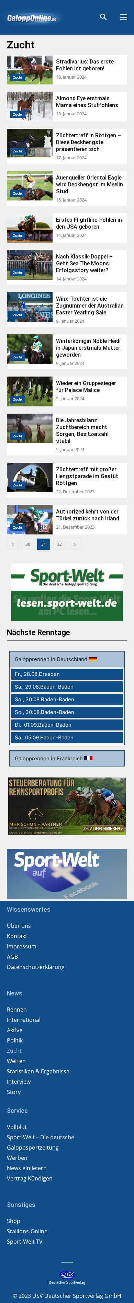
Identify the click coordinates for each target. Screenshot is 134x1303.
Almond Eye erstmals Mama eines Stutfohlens (87, 101)
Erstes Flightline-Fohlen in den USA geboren (89, 223)
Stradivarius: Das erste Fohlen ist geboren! (85, 65)
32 (59, 544)
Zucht (17, 77)
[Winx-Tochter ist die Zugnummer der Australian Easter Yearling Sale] (30, 307)
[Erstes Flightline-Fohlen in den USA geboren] (30, 228)
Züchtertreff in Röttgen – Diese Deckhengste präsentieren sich (88, 142)
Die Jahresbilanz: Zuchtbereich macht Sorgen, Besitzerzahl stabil (82, 430)
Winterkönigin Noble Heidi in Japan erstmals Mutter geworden (88, 348)
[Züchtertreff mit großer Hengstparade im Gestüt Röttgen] (30, 477)
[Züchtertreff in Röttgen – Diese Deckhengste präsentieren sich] (30, 143)
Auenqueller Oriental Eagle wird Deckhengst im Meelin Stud (89, 184)
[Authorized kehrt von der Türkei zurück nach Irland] (30, 519)
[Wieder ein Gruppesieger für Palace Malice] (30, 391)
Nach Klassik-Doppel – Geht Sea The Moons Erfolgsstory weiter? (84, 263)
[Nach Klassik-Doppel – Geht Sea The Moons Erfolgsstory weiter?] (30, 264)
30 (27, 544)
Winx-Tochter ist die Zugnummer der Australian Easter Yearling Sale (90, 306)
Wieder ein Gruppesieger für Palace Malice (86, 386)
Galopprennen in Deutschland (52, 659)
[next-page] (74, 544)
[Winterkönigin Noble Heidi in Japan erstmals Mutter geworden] (30, 349)
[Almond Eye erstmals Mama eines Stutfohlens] (30, 106)
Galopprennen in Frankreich (49, 758)
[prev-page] (13, 544)
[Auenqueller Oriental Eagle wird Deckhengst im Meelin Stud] (30, 185)
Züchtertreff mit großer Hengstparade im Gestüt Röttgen (87, 476)
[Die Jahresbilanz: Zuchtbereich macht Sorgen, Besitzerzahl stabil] (30, 428)
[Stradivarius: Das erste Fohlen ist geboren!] (30, 69)
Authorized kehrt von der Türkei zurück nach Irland (87, 515)
